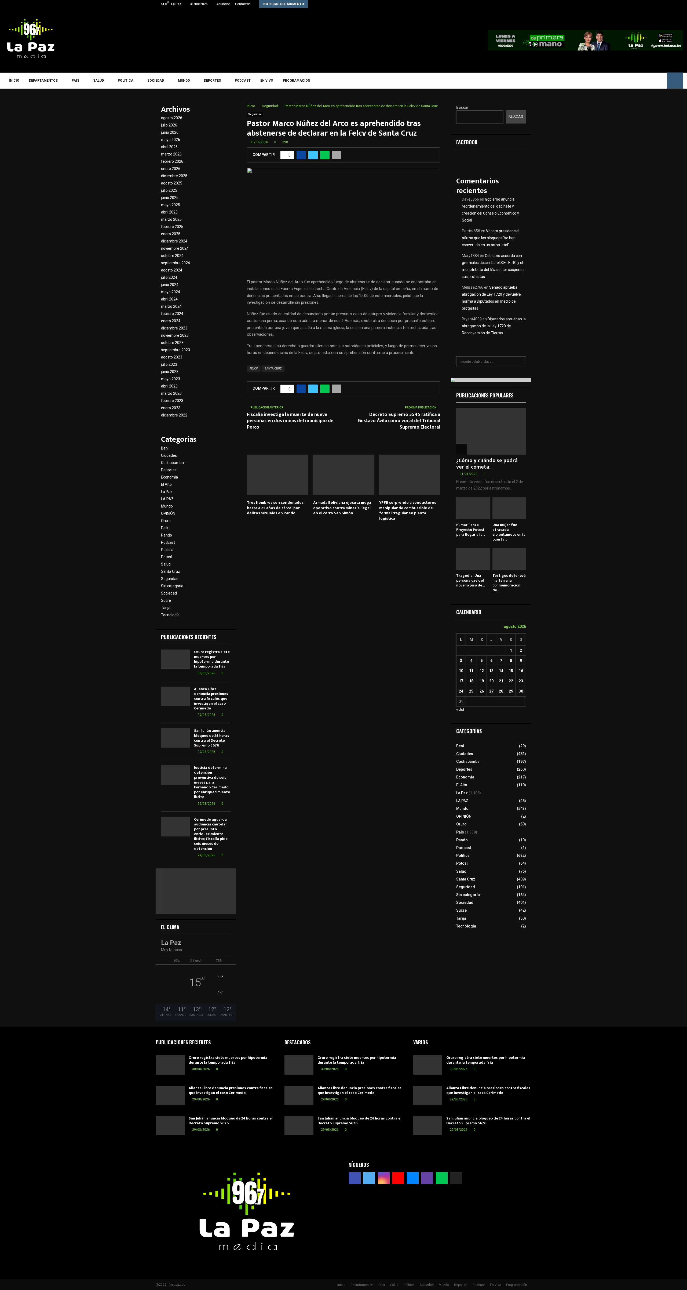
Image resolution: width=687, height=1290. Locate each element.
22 (511, 681)
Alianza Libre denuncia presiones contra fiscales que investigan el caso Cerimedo (211, 699)
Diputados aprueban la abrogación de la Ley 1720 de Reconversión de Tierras (494, 326)
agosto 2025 (171, 183)
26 (482, 691)
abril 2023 (169, 386)
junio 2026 (169, 132)
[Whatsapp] (652, 80)
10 (461, 671)
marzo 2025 (171, 219)
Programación (296, 80)
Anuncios (223, 4)
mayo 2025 (170, 205)
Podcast (243, 80)
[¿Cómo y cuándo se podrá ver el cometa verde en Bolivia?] (491, 431)
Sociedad (155, 80)
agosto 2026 (171, 118)
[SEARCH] (520, 361)
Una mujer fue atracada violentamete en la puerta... (508, 532)
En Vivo (266, 80)
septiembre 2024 (175, 263)
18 (471, 681)
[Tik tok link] (529, 4)
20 (491, 681)
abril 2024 (169, 299)
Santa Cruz (170, 571)
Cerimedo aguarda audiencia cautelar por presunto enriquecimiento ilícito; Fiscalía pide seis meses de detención (211, 834)
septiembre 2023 (175, 350)
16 (521, 671)
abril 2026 (169, 147)
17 (461, 681)
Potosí (166, 557)
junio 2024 (169, 284)
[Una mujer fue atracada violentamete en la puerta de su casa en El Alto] (509, 508)
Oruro (166, 521)
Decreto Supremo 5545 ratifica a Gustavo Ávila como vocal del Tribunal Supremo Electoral (399, 421)
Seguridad (255, 114)
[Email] (637, 80)
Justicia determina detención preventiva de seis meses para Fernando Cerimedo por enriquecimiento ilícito (212, 782)
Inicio (14, 80)
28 (501, 691)
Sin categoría (172, 586)
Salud (98, 80)
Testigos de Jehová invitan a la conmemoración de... (509, 582)
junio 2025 (169, 197)
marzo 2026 (171, 154)
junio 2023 (169, 371)
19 (482, 681)
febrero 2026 (172, 161)
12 (482, 671)
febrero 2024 (172, 313)
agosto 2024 (171, 270)
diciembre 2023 (174, 328)
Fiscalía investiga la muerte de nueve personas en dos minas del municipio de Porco (290, 421)
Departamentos (43, 80)
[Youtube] (629, 80)
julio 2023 (169, 364)
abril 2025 (169, 212)
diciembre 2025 (174, 176)
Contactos (243, 4)
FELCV (254, 368)
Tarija (165, 608)
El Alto (166, 484)
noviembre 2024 (175, 248)
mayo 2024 (170, 292)
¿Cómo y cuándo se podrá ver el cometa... (487, 464)
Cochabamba (172, 463)
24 (461, 691)
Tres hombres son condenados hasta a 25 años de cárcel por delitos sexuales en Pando (275, 507)
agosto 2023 (171, 357)
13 (491, 671)
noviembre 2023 (175, 335)
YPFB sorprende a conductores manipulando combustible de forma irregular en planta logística (407, 510)
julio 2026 (169, 125)
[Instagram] (621, 80)
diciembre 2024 (174, 241)
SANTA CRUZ (273, 368)
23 (521, 681)
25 (471, 691)
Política (125, 80)
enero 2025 (170, 234)
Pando (166, 535)
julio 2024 (169, 277)
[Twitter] (613, 80)
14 (501, 671)
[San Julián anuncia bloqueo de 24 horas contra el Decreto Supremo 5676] (175, 738)
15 (511, 671)
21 (501, 681)
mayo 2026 (170, 139)
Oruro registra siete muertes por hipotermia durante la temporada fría (212, 659)
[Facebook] (606, 80)
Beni (165, 448)
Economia (169, 477)
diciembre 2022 (174, 415)
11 (471, 671)
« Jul (460, 709)
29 (511, 691)
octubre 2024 (172, 255)
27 (491, 691)
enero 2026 (170, 168)
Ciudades (169, 455)
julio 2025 (169, 190)
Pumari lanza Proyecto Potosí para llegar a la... (470, 530)
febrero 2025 (172, 226)
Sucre (166, 600)
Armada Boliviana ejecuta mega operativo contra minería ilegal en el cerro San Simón (342, 507)
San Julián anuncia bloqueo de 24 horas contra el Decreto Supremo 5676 (211, 737)
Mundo (184, 80)
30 (521, 691)
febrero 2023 (172, 400)
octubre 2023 (172, 342)
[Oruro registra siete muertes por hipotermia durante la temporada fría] (175, 659)
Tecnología (170, 615)
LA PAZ (167, 499)
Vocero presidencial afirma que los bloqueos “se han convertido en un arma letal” (490, 238)
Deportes (212, 80)
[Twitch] (645, 80)
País (75, 80)
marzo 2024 (171, 306)
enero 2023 (170, 408)
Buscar (462, 107)
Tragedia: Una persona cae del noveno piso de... (470, 580)
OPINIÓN (168, 513)
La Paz (167, 492)
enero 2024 (170, 321)
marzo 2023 (171, 393)
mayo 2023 (170, 379)
